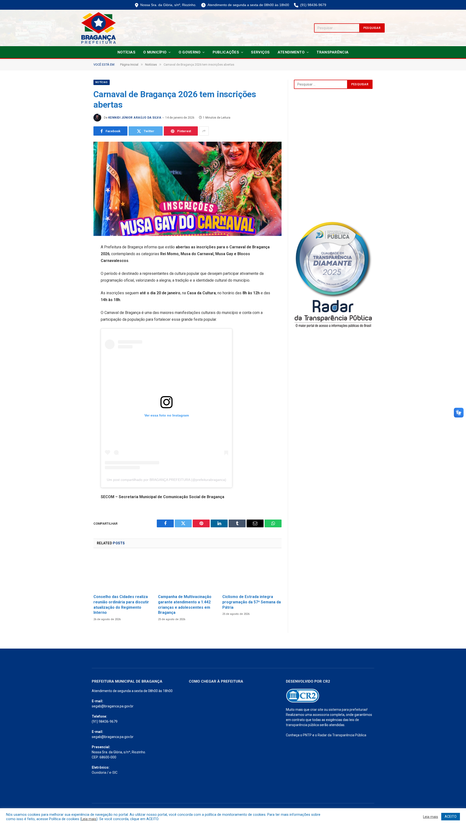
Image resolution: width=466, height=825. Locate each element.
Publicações (226, 52)
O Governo (190, 52)
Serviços (260, 52)
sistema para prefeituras (348, 710)
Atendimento (291, 52)
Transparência (332, 52)
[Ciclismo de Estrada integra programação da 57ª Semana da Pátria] (252, 572)
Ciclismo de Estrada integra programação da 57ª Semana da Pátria (251, 602)
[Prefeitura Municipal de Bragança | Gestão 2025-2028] (98, 28)
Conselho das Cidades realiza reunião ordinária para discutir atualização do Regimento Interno (121, 604)
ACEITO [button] (451, 816)
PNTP (307, 735)
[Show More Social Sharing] (204, 131)
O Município (154, 52)
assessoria (321, 715)
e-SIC (113, 772)
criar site (316, 710)
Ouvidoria (99, 772)
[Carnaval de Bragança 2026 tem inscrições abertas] (187, 189)
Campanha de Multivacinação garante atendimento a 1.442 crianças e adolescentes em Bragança (184, 604)
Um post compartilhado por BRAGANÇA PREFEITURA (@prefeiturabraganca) (166, 480)
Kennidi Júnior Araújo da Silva (134, 117)
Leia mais (88, 819)
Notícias (126, 52)
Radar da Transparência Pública (342, 735)
